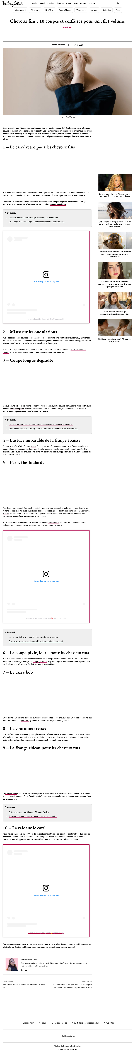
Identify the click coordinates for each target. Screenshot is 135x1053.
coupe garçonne (40, 661)
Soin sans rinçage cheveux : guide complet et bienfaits (33, 816)
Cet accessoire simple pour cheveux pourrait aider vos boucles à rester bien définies (115, 224)
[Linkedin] (22, 970)
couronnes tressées (33, 740)
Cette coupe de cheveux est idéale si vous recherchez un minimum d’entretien (115, 254)
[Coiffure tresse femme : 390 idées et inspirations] (115, 327)
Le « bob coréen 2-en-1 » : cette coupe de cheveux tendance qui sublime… (41, 424)
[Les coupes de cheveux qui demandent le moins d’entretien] (115, 300)
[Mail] (26, 970)
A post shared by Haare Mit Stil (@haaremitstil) (46, 319)
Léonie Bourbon (58, 45)
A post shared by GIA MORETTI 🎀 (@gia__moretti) (46, 618)
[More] (76, 35)
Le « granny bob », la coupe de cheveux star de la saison (33, 637)
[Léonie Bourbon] (12, 964)
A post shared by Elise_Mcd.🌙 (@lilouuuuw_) (46, 932)
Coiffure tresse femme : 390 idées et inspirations (114, 340)
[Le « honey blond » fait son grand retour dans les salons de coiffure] (115, 182)
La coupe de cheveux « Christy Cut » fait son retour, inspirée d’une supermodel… (43, 429)
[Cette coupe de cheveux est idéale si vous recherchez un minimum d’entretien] (115, 240)
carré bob (25, 720)
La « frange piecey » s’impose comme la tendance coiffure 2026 (37, 222)
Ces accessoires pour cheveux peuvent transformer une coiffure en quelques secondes (114, 284)
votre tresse (53, 522)
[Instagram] (117, 3)
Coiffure (67, 27)
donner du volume (58, 204)
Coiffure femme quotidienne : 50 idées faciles (29, 812)
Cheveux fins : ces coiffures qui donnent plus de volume (33, 217)
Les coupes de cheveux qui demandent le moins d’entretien (114, 312)
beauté (17, 338)
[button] (123, 3)
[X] (64, 35)
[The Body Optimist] (13, 4)
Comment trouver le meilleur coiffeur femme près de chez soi (36, 641)
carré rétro (10, 201)
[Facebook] (112, 3)
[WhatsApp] (70, 35)
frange (33, 446)
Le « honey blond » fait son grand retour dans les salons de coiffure (114, 195)
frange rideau (11, 793)
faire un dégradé (17, 408)
